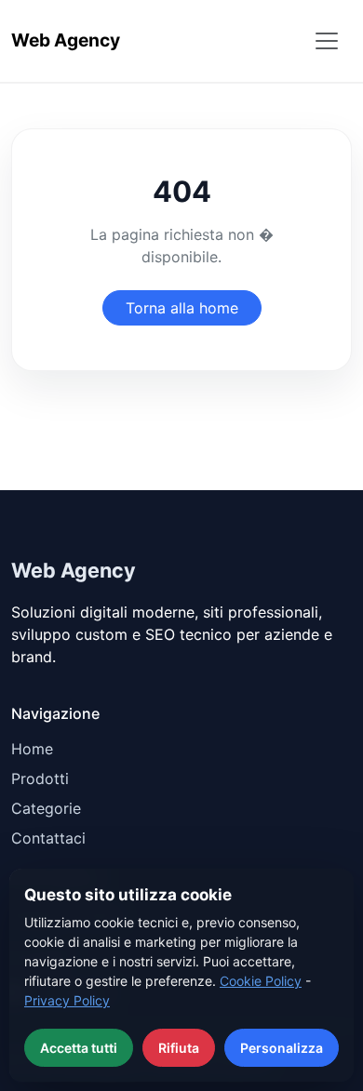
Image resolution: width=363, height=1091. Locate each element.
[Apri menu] (327, 41)
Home (32, 748)
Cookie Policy (261, 981)
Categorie (46, 808)
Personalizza (281, 1048)
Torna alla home (182, 308)
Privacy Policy (67, 1000)
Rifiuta (178, 1048)
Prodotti (40, 778)
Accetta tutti (78, 1048)
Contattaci (48, 838)
